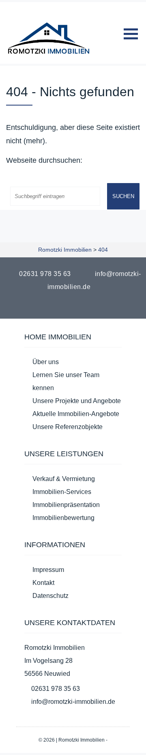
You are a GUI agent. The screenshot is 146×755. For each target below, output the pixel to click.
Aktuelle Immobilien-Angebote (75, 413)
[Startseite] (48, 38)
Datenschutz (50, 595)
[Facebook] (68, 305)
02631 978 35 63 (45, 273)
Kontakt (43, 582)
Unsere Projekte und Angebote (76, 400)
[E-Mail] (78, 305)
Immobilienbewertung (63, 517)
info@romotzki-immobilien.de (73, 701)
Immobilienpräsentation (66, 504)
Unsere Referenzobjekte (67, 426)
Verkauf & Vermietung (63, 478)
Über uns (45, 361)
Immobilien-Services (61, 491)
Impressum (48, 569)
